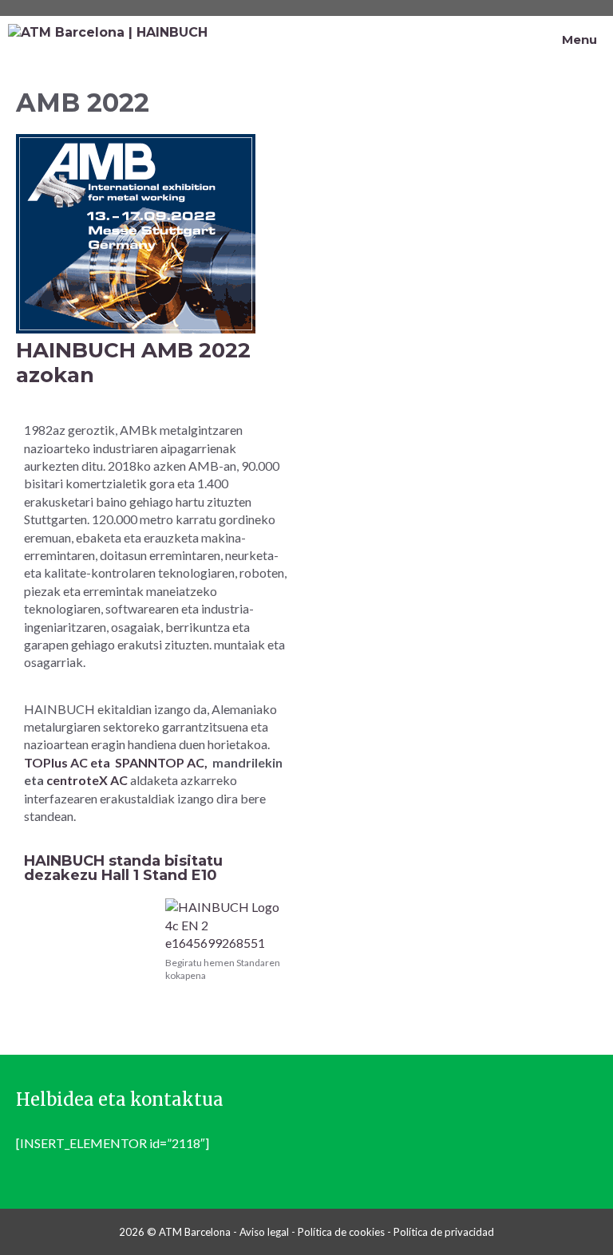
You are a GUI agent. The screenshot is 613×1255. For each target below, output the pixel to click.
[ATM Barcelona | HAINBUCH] (108, 40)
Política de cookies (341, 1231)
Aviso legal (264, 1231)
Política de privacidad (444, 1231)
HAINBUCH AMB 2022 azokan (133, 362)
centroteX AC (88, 779)
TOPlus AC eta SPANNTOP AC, (116, 762)
